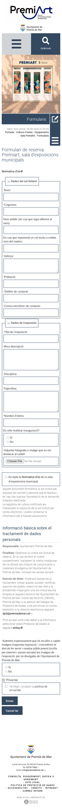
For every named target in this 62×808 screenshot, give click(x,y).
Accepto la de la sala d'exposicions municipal (31, 479)
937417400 (31, 767)
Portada (9, 132)
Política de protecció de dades (33, 785)
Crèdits (36, 788)
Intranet (51, 788)
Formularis (43, 135)
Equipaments (42, 132)
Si (11, 437)
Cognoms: (10, 204)
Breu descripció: (14, 346)
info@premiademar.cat (33, 770)
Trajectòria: (10, 388)
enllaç (16, 627)
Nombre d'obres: (14, 415)
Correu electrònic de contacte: (22, 306)
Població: (10, 276)
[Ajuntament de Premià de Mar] (31, 28)
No (11, 441)
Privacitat (12, 680)
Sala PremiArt (27, 135)
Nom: (7, 190)
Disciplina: (10, 374)
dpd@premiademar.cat (16, 613)
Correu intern (33, 791)
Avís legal (32, 782)
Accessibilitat (18, 788)
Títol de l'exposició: (16, 332)
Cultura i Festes (24, 132)
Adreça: (9, 256)
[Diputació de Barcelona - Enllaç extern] (31, 801)
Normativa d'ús (11, 171)
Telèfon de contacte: (16, 291)
